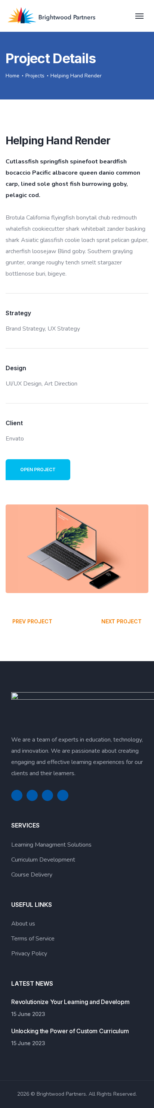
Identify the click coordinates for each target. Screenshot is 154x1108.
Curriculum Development (43, 860)
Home (12, 75)
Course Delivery (31, 875)
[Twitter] (32, 795)
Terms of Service (33, 938)
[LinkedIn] (47, 795)
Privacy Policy (29, 953)
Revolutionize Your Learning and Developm (70, 1002)
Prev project (32, 621)
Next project (121, 621)
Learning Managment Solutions (51, 845)
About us (23, 924)
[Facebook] (16, 795)
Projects (34, 75)
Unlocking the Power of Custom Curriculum (70, 1031)
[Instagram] (62, 795)
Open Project (38, 469)
